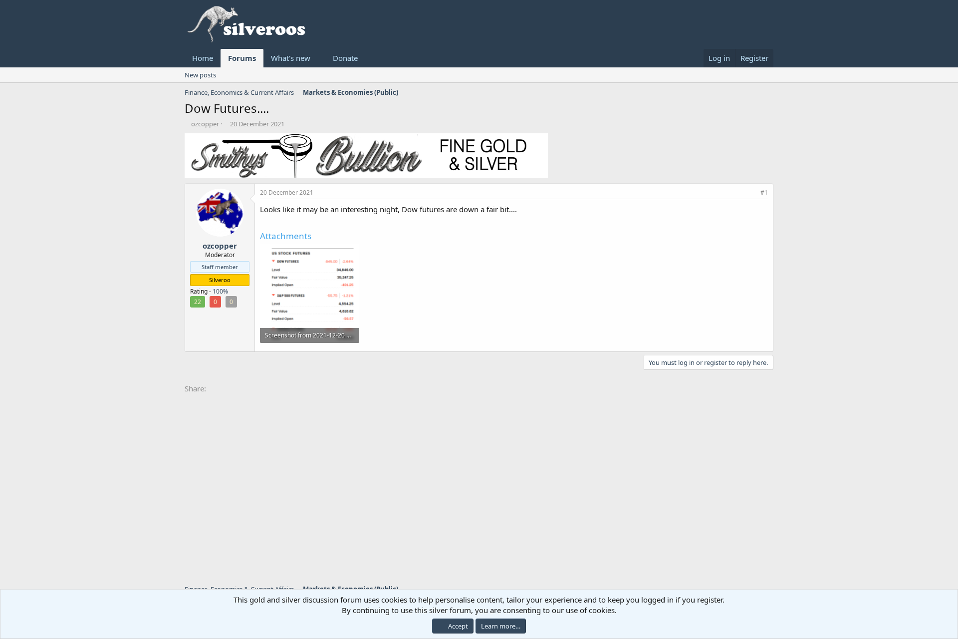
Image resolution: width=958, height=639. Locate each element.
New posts (200, 74)
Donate (345, 58)
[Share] (751, 193)
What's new (290, 58)
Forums (242, 58)
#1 (764, 192)
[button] (318, 58)
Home (202, 58)
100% (220, 291)
